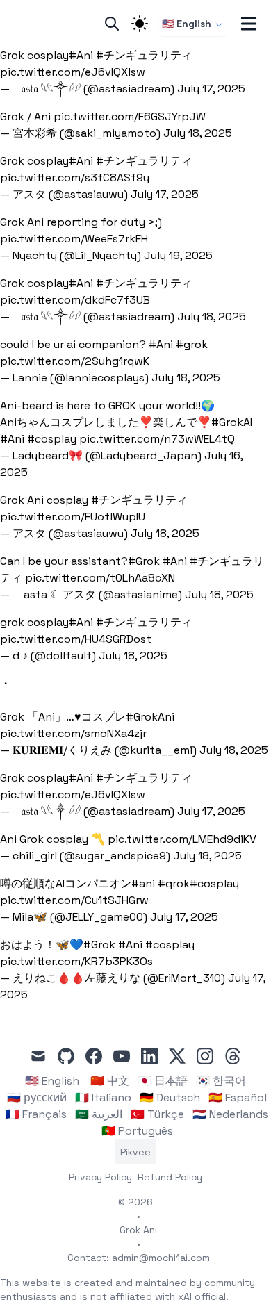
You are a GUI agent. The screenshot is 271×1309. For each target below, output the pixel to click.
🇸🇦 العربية (98, 1114)
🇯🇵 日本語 (163, 1080)
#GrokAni (150, 716)
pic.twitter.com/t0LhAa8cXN (100, 577)
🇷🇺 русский (37, 1097)
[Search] (112, 23)
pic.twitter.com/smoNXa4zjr (73, 733)
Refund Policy (170, 1177)
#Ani (81, 55)
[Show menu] (249, 24)
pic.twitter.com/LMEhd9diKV (182, 839)
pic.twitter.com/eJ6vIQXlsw (72, 72)
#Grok (144, 561)
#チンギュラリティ (144, 55)
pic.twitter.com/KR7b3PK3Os (76, 961)
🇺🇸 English (186, 23)
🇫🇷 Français (36, 1114)
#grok (192, 344)
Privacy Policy (100, 1177)
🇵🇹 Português (137, 1130)
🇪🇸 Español (237, 1097)
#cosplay (51, 438)
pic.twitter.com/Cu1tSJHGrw (74, 900)
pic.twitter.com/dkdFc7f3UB (75, 300)
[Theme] (139, 23)
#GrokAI (231, 422)
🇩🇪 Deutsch (170, 1097)
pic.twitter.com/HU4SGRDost (75, 639)
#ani (143, 883)
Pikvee (135, 1152)
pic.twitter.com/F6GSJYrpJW (130, 116)
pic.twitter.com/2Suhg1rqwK (74, 361)
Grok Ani (138, 1230)
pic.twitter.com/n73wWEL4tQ (157, 438)
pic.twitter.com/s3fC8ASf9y (74, 177)
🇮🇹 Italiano (103, 1097)
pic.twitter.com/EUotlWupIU (72, 516)
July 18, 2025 (197, 133)
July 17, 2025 (211, 88)
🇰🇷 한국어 (221, 1080)
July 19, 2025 (178, 255)
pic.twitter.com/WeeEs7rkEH (74, 238)
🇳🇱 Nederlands (230, 1114)
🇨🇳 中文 (109, 1080)
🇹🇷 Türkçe (157, 1114)
